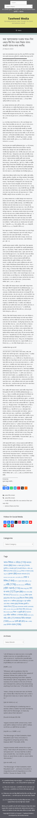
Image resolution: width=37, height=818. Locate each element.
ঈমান (13, 571)
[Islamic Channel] (30, 522)
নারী (11, 584)
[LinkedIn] (23, 522)
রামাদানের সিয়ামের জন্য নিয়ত (12, 506)
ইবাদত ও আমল (19, 565)
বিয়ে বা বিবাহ (26, 597)
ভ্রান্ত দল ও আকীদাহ (12, 600)
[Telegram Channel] (26, 522)
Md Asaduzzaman (23, 815)
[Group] (12, 522)
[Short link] (22, 488)
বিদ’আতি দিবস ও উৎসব (18, 595)
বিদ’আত (8, 594)
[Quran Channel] (5, 525)
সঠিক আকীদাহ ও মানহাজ (17, 614)
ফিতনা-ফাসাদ (27, 592)
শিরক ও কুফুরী (19, 611)
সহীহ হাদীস (9, 618)
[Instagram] (19, 522)
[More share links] (26, 488)
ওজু (6, 574)
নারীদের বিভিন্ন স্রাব (20, 584)
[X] (16, 522)
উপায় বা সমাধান (27, 571)
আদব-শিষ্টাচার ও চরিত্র (15, 562)
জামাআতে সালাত (8, 577)
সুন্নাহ (11, 621)
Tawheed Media (18, 18)
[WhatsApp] (11, 488)
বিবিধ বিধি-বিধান (13, 598)
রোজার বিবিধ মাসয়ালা (10, 495)
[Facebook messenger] (7, 488)
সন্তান (30, 615)
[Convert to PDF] (18, 488)
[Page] (8, 522)
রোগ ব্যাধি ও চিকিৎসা (11, 609)
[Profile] (5, 522)
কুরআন (12, 573)
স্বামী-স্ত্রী (20, 621)
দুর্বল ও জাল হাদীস (18, 577)
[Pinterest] (12, 525)
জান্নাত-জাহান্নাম (23, 574)
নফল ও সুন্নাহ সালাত (21, 581)
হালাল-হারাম (14, 624)
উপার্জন (18, 571)
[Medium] (8, 525)
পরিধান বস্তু (25, 588)
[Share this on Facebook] (4, 488)
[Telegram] (15, 488)
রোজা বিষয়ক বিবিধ (22, 609)
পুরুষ (19, 591)
